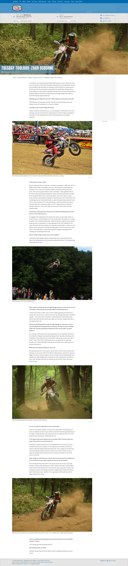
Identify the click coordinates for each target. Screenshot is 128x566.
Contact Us (47, 560)
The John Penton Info (62, 21)
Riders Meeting (22, 77)
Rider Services (42, 1)
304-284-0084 (40, 560)
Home (14, 77)
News (23, 1)
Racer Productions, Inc (24, 563)
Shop (72, 1)
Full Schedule (73, 21)
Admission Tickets (106, 21)
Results (54, 1)
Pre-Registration (106, 18)
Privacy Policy (15, 562)
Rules (49, 1)
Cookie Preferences (25, 562)
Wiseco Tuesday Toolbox (35, 77)
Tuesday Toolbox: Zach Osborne (53, 77)
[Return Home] (17, 10)
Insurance (67, 1)
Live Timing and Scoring (108, 15)
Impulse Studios (112, 560)
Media (28, 1)
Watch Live (15, 21)
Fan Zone (34, 1)
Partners (60, 1)
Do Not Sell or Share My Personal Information (41, 562)
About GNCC (79, 1)
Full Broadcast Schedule (26, 21)
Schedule (15, 1)
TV (20, 1)
